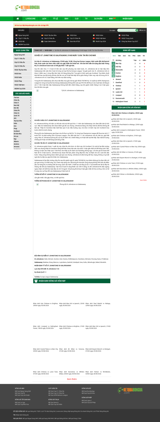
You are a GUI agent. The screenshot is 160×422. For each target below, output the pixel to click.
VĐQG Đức (17, 73)
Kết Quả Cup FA (20, 393)
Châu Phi (17, 110)
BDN (139, 56)
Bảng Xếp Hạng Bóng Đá (72, 411)
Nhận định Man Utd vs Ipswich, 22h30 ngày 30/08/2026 (71, 303)
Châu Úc (16, 113)
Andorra (16, 144)
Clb (76, 18)
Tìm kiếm (112, 30)
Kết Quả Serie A (53, 402)
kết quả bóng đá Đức (61, 418)
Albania (16, 141)
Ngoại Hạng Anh (19, 55)
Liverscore (59, 411)
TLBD (38, 411)
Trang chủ (38, 50)
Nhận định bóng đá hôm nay (129, 107)
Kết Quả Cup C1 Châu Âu (56, 391)
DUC (124, 56)
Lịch (44, 18)
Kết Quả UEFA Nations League (58, 395)
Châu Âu (16, 100)
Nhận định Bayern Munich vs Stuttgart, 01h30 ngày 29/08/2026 (98, 349)
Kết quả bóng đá (30, 411)
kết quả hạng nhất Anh (46, 418)
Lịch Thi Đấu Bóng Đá (48, 411)
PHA (134, 56)
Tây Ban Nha (18, 121)
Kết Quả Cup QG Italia (55, 404)
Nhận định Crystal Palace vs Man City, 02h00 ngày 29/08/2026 (45, 349)
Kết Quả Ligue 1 (87, 400)
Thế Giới (16, 97)
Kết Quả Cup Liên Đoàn (22, 395)
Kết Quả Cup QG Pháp (88, 402)
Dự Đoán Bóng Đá (86, 411)
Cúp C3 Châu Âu (19, 66)
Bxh (66, 18)
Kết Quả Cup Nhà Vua (22, 404)
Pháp (15, 128)
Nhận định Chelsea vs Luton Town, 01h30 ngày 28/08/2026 (45, 372)
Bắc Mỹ (16, 108)
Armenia (16, 146)
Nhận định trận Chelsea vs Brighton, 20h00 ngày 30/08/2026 (45, 303)
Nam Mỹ (16, 105)
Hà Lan (16, 136)
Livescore (30, 18)
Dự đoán (98, 18)
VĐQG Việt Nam (19, 85)
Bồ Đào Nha (17, 134)
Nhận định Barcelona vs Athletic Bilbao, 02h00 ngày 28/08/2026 (71, 372)
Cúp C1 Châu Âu (19, 58)
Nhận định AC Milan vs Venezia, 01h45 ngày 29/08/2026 (71, 349)
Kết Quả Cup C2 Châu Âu (56, 393)
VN (144, 56)
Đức (15, 126)
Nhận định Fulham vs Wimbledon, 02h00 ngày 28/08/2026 (98, 372)
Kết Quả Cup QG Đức (88, 393)
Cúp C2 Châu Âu (19, 62)
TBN (119, 56)
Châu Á (16, 103)
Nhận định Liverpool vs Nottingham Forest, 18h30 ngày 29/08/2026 (45, 326)
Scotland (17, 131)
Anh (15, 118)
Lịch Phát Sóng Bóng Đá (101, 411)
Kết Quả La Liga (20, 402)
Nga (15, 139)
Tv (86, 18)
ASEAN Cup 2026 (19, 88)
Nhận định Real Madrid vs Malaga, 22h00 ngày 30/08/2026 (98, 303)
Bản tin (143, 30)
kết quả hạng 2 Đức (75, 418)
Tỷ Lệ (55, 18)
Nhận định (127, 18)
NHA (114, 56)
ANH (111, 18)
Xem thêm (72, 379)
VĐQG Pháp (18, 81)
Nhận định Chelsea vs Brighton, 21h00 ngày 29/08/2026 (71, 326)
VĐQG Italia (18, 77)
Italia (15, 123)
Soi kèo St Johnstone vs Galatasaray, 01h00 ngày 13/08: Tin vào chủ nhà (79, 50)
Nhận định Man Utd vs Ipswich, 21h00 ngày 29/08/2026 (98, 326)
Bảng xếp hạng (129, 50)
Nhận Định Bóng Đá (22, 415)
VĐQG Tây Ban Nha (20, 70)
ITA (129, 56)
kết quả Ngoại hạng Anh (30, 418)
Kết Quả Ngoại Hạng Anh (23, 391)
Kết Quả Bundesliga (88, 391)
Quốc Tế (16, 115)
